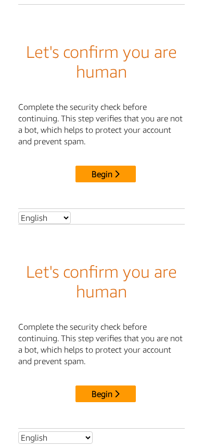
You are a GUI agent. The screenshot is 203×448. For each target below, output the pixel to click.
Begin (102, 174)
